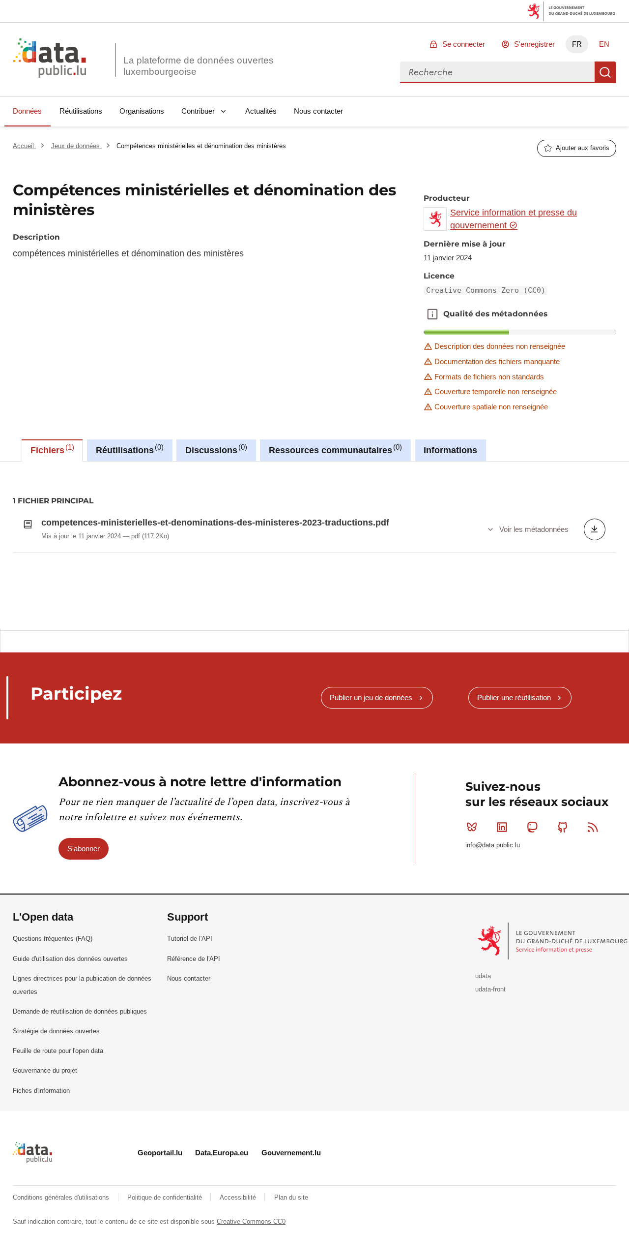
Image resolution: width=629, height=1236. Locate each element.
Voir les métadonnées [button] (534, 529)
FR (577, 44)
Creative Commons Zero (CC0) (485, 290)
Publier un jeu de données (371, 697)
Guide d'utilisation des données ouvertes (70, 958)
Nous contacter (318, 111)
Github (562, 827)
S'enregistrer (534, 44)
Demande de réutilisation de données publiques (80, 1011)
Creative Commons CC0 (251, 1221)
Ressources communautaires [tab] (334, 449)
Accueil (24, 146)
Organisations (141, 111)
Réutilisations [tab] (128, 449)
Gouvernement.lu (291, 1152)
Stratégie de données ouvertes (56, 1031)
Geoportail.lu (160, 1152)
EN (604, 44)
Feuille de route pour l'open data (58, 1050)
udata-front (490, 989)
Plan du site (291, 1197)
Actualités (261, 111)
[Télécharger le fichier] (594, 529)
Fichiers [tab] (51, 449)
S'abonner (83, 848)
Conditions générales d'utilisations (62, 1197)
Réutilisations (80, 111)
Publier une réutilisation (514, 697)
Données (27, 111)
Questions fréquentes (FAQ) (52, 938)
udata (483, 976)
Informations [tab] (450, 450)
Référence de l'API (193, 958)
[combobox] (497, 72)
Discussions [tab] (215, 449)
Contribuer (198, 111)
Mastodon (532, 827)
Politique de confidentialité (165, 1197)
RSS (592, 827)
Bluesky (472, 827)
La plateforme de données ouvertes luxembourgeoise (198, 66)
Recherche (605, 72)
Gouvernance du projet (45, 1070)
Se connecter (463, 44)
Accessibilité (239, 1197)
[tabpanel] (314, 545)
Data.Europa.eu (221, 1152)
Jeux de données (76, 146)
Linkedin (502, 827)
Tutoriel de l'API (189, 938)
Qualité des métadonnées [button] (432, 314)
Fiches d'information (41, 1090)
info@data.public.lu (492, 845)
